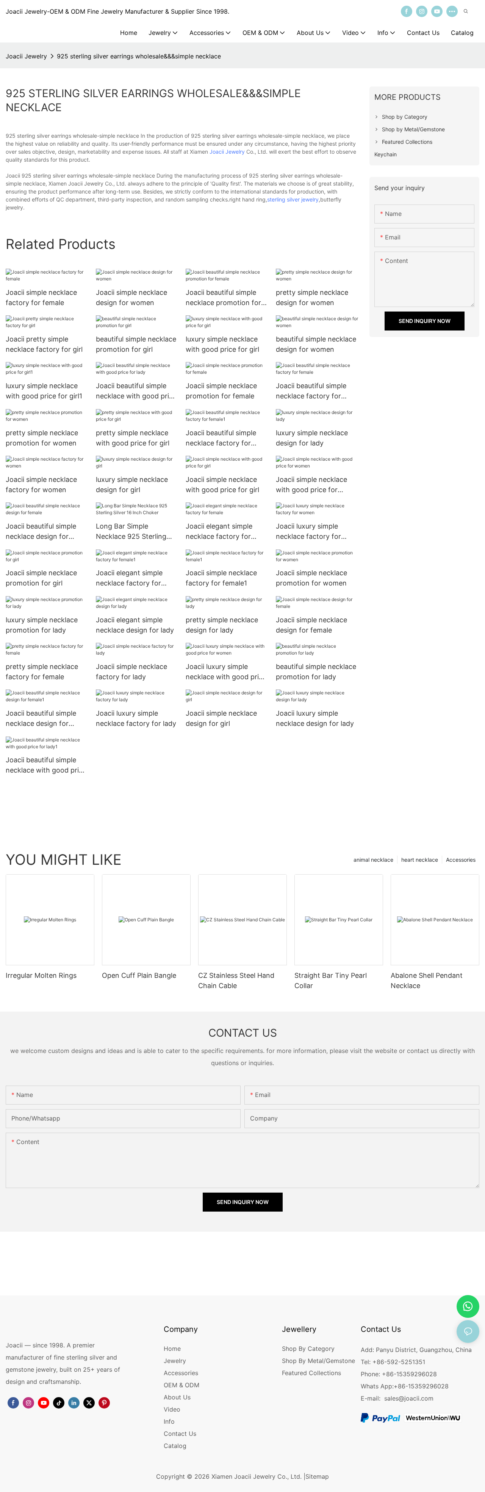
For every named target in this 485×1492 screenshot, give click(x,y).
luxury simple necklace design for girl (132, 484)
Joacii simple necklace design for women (131, 297)
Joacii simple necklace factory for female (41, 297)
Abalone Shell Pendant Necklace (427, 980)
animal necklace (373, 859)
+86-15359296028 (421, 1386)
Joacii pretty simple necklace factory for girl (44, 344)
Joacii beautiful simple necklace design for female (41, 531)
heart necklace (419, 859)
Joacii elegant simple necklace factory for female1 (129, 578)
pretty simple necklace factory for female (42, 672)
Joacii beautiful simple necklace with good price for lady (136, 391)
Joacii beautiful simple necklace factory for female (311, 391)
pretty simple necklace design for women (312, 297)
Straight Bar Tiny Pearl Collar (330, 980)
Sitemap (317, 1476)
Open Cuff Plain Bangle (139, 975)
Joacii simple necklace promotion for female (221, 391)
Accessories (461, 859)
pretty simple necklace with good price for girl (132, 438)
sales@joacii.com (408, 1398)
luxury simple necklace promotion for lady (42, 625)
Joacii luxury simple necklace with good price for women (226, 672)
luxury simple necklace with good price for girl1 (44, 391)
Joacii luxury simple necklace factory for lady (136, 718)
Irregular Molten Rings (41, 975)
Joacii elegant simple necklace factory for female (219, 531)
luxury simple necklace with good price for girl (222, 344)
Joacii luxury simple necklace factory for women (308, 531)
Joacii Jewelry (26, 56)
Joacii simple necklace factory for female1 (221, 578)
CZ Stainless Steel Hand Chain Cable (236, 980)
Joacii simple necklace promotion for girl (41, 578)
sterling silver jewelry (293, 199)
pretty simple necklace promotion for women (42, 438)
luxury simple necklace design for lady (312, 438)
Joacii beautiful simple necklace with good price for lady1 (46, 765)
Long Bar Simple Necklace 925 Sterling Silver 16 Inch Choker (131, 531)
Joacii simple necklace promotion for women (311, 578)
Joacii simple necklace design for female (311, 625)
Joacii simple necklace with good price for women (311, 485)
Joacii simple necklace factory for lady (131, 672)
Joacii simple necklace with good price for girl (222, 484)
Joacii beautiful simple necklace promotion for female (223, 298)
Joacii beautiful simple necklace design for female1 (41, 719)
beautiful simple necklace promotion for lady (316, 672)
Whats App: (377, 1386)
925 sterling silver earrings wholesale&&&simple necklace (139, 56)
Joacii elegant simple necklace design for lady (135, 625)
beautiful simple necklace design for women (316, 344)
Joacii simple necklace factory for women (41, 484)
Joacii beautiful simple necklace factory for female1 (221, 438)
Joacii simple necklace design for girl (221, 718)
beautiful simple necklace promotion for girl (136, 344)
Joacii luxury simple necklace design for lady (315, 718)
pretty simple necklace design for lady (222, 625)
